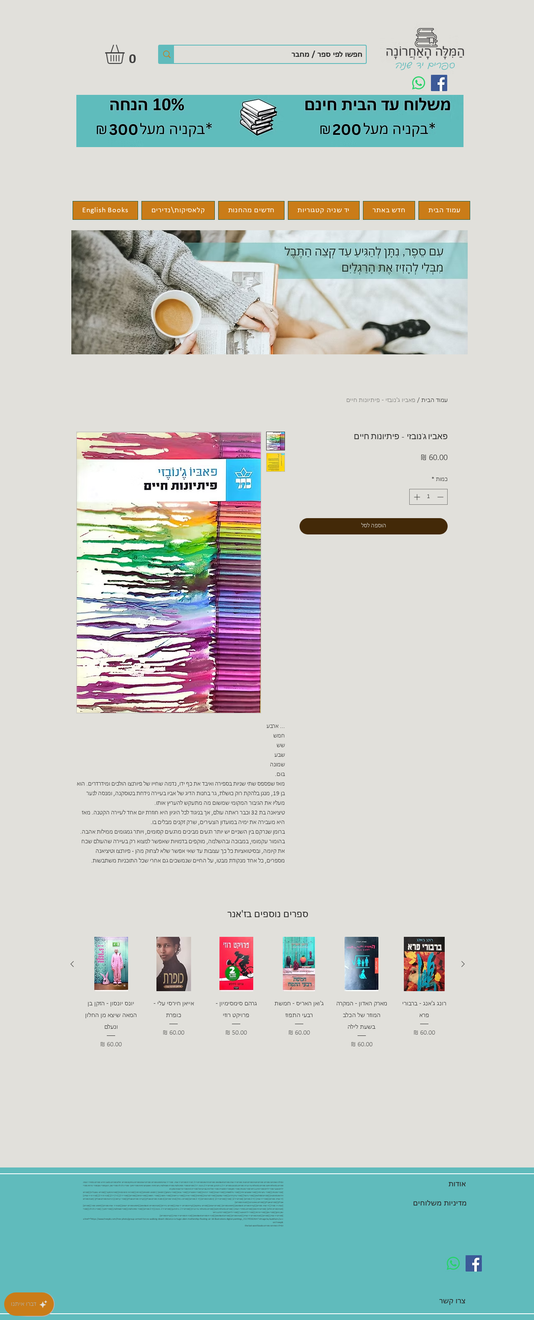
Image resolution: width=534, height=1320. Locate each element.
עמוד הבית (434, 400)
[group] (267, 993)
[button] (126, 54)
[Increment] (416, 497)
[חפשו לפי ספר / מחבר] (166, 54)
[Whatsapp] (419, 83)
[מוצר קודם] (463, 964)
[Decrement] (441, 497)
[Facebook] (439, 83)
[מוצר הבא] (72, 964)
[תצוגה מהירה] (424, 964)
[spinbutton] (429, 497)
